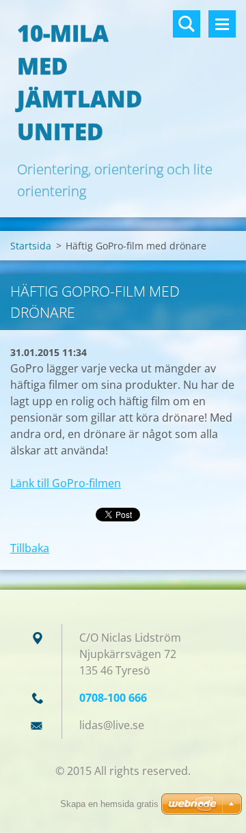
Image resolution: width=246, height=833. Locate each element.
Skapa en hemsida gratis (109, 804)
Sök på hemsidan (186, 24)
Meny (222, 24)
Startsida (30, 245)
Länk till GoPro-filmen (65, 483)
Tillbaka (29, 548)
